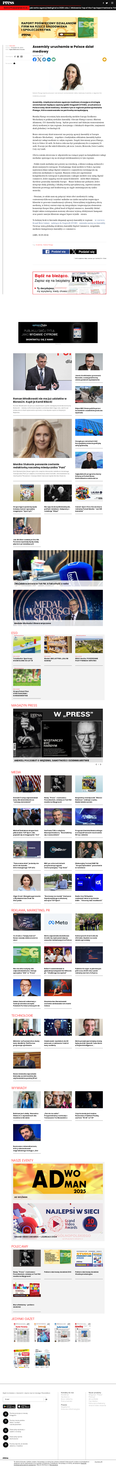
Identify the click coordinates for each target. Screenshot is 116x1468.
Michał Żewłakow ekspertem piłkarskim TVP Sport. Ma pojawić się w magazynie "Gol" (26, 832)
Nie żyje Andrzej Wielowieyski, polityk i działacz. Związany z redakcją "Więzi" (57, 509)
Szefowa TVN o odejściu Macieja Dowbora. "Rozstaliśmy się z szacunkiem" (58, 832)
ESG (14, 633)
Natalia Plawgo (48, 245)
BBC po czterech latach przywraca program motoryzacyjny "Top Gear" (56, 865)
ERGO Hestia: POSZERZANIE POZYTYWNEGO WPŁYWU (86, 659)
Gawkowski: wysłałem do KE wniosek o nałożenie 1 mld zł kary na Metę (56, 1043)
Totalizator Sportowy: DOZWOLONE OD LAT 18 (23, 659)
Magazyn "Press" (96, 1395)
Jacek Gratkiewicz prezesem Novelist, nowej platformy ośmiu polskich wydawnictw (88, 377)
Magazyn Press (24, 705)
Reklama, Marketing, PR (30, 910)
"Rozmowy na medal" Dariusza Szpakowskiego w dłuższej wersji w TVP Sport (57, 898)
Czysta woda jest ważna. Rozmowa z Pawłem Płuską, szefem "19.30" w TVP (87, 1115)
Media (16, 772)
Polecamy (19, 1246)
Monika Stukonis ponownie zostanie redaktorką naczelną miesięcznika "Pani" (39, 466)
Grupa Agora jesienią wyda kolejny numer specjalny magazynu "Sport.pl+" (25, 509)
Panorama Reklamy (97, 1403)
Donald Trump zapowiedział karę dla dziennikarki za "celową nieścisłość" (25, 800)
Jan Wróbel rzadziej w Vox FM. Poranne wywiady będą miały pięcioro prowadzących (26, 542)
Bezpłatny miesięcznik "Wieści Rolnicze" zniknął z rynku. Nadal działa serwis (88, 800)
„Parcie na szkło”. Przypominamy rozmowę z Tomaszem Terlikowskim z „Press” (55, 1116)
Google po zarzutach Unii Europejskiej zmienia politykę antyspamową (88, 443)
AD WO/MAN (20, 1197)
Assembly (39, 245)
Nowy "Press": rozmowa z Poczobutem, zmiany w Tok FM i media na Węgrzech (58, 800)
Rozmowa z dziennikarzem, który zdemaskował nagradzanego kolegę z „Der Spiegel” (25, 1149)
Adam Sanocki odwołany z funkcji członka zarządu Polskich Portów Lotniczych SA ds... (26, 1004)
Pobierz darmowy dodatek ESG (57, 1272)
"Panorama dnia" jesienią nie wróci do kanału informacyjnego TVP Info (26, 865)
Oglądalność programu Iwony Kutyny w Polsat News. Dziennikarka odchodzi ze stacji (88, 477)
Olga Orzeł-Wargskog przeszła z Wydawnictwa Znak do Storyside (26, 898)
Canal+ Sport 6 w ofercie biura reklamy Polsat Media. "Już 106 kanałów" (88, 509)
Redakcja (65, 1395)
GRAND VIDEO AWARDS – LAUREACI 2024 (35, 1236)
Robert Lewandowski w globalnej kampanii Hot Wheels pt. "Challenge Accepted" (57, 970)
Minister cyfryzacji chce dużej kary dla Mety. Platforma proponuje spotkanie (26, 1043)
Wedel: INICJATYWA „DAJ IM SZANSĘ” (56, 659)
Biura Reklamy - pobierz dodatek (23, 1306)
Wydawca (65, 1397)
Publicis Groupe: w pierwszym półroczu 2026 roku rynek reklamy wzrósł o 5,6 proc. (88, 970)
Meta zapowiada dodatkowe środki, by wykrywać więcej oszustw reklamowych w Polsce (58, 938)
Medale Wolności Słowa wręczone (32, 623)
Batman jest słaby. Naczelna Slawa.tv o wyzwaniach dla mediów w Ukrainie (25, 1115)
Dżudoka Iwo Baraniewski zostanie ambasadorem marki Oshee (57, 1003)
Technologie (22, 1015)
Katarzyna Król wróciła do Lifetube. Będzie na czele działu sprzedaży (86, 938)
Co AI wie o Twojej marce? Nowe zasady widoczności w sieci (25, 938)
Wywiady (19, 1088)
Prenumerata (66, 1401)
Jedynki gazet (22, 1319)
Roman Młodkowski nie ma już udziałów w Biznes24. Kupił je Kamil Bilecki (40, 400)
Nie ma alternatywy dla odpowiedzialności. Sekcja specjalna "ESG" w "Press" (24, 970)
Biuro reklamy (66, 1399)
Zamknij (98, 1462)
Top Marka (93, 1401)
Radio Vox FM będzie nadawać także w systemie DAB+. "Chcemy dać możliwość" (89, 898)
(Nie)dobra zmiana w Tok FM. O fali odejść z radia (41, 583)
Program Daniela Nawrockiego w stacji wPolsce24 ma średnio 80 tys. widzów (88, 832)
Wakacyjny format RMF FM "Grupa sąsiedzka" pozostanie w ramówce (88, 865)
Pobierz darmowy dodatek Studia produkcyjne (87, 1273)
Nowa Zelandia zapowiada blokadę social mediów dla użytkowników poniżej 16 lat (25, 1076)
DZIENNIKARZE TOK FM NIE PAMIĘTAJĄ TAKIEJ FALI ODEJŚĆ (46, 760)
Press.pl (92, 1397)
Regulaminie (54, 1465)
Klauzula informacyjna (70, 1409)
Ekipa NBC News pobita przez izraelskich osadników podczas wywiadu (89, 410)
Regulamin (65, 1407)
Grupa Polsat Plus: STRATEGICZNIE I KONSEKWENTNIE (21, 693)
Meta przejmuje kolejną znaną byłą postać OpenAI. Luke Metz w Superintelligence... (88, 1043)
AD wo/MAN (93, 1399)
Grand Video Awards (97, 1405)
